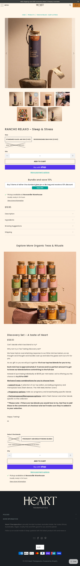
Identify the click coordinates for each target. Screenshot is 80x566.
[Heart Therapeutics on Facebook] (38, 538)
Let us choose (13, 439)
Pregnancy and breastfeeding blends (37, 439)
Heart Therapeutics (35, 561)
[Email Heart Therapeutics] (34, 538)
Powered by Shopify (50, 561)
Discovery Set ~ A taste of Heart (27, 335)
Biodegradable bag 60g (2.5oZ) (46, 139)
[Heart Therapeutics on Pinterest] (45, 538)
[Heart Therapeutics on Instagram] (41, 538)
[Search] (70, 5)
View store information (15, 201)
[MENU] (1, 5)
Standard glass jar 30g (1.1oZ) (18, 139)
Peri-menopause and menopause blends (23, 445)
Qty (6, 151)
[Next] (73, 53)
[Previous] (6, 53)
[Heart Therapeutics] (40, 5)
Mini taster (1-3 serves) (15, 145)
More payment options (40, 172)
